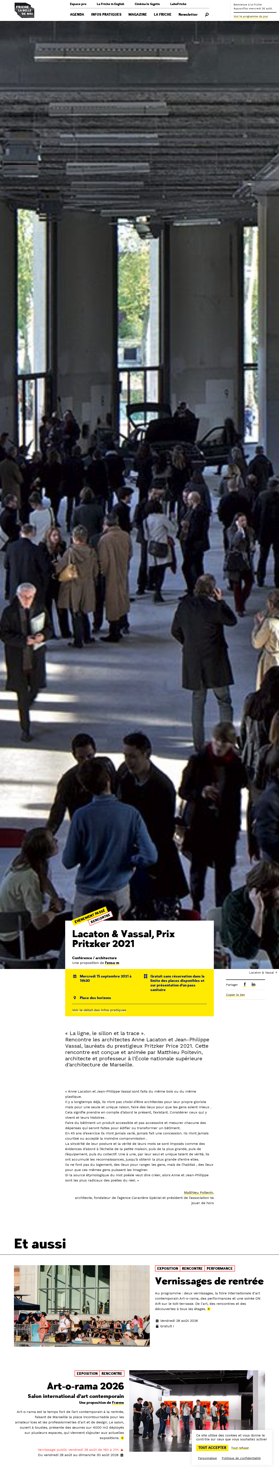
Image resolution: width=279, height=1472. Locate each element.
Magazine (137, 14)
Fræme (118, 1403)
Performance (220, 1268)
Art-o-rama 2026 (85, 1386)
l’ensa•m (112, 963)
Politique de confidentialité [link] (241, 1458)
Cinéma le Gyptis (147, 4)
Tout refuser (240, 1448)
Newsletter (188, 14)
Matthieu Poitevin (198, 1192)
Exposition (167, 1268)
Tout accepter (212, 1448)
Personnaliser (207, 1458)
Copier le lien (235, 994)
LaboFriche (178, 4)
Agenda (77, 14)
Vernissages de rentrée (209, 1281)
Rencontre (100, 919)
